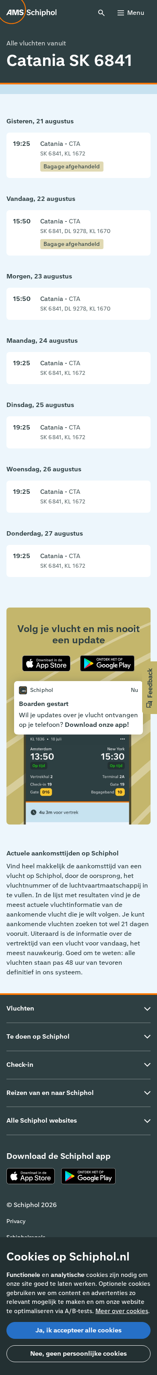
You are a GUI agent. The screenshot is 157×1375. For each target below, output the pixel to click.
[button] (149, 687)
